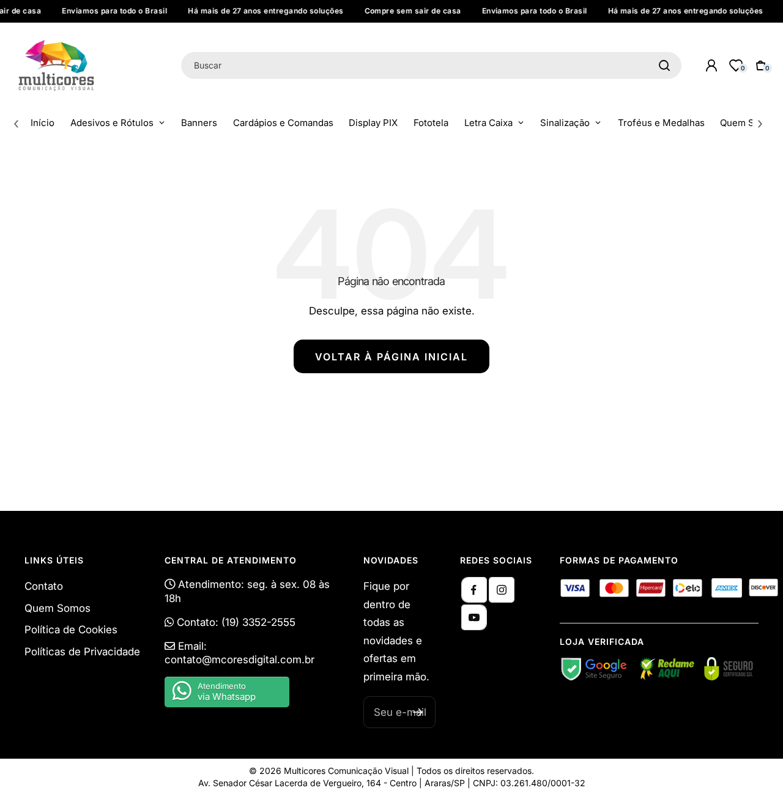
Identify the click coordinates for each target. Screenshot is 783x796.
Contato (43, 586)
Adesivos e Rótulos (112, 122)
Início (42, 122)
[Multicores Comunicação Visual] (86, 65)
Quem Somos (749, 122)
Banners (199, 122)
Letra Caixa (488, 122)
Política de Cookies (70, 629)
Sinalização (565, 122)
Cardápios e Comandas (283, 122)
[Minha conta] (711, 65)
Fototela (431, 122)
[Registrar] (418, 712)
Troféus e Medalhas (661, 122)
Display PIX (373, 122)
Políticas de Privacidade (82, 651)
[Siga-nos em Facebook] (474, 590)
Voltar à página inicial (391, 357)
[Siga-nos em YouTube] (474, 617)
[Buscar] (664, 65)
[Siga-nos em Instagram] (501, 590)
